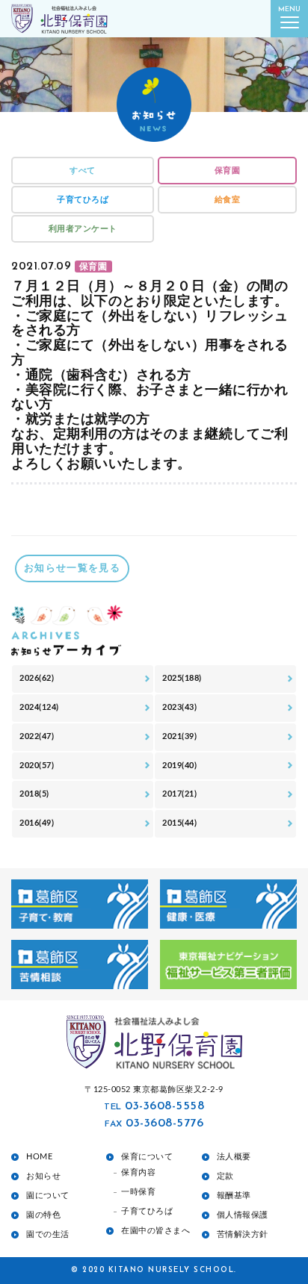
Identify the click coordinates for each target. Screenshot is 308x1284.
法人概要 (234, 1157)
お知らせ (43, 1176)
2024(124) (39, 707)
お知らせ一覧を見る (72, 568)
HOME (39, 1157)
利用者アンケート (83, 229)
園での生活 (48, 1234)
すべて (83, 170)
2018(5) (34, 794)
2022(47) (36, 736)
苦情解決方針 (242, 1234)
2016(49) (36, 823)
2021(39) (179, 736)
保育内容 (138, 1172)
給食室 (228, 200)
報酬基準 (234, 1195)
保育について (147, 1157)
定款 (225, 1176)
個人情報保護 (242, 1215)
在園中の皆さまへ (155, 1231)
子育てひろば (82, 200)
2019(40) (179, 765)
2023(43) (179, 707)
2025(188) (182, 678)
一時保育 (138, 1192)
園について (48, 1195)
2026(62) (36, 678)
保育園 (228, 170)
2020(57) (36, 765)
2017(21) (179, 794)
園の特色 (43, 1215)
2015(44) (179, 823)
